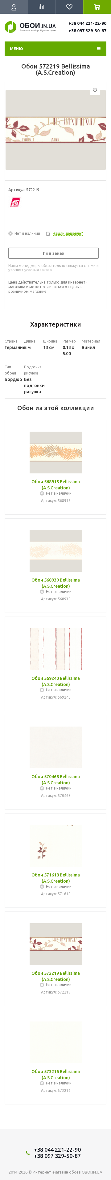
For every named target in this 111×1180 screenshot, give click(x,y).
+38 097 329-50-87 (87, 31)
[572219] (55, 130)
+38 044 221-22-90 (87, 23)
